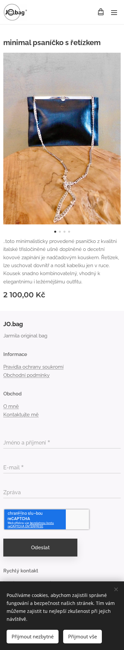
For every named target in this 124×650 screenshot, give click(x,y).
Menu (114, 12)
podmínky (38, 375)
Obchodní (14, 375)
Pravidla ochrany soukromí (33, 367)
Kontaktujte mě (21, 415)
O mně (11, 406)
